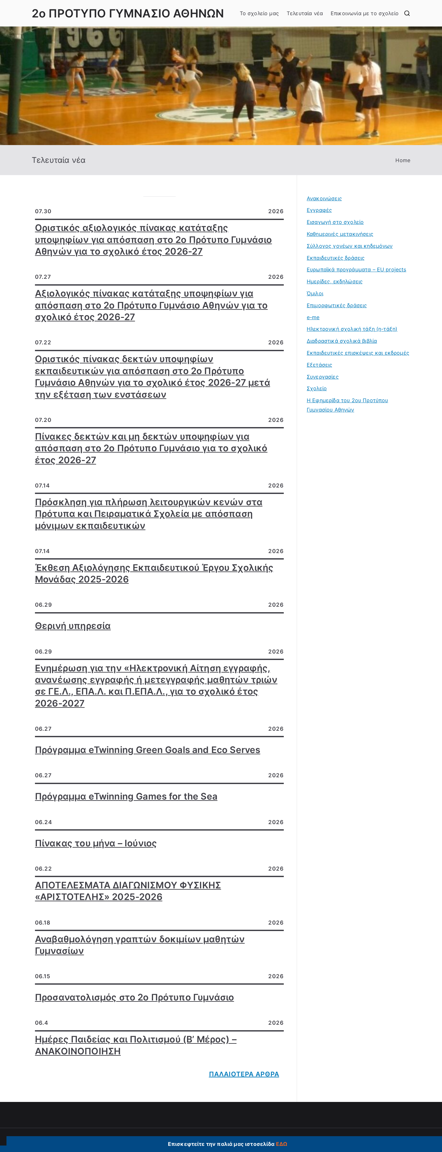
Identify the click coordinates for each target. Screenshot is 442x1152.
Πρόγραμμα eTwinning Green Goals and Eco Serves (147, 749)
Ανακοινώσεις (324, 198)
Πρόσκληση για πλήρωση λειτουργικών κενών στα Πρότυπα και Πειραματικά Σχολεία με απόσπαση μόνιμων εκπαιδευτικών (148, 514)
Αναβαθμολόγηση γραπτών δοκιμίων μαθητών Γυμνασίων (140, 945)
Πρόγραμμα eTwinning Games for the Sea (126, 796)
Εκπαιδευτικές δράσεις (336, 258)
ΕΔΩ (281, 1144)
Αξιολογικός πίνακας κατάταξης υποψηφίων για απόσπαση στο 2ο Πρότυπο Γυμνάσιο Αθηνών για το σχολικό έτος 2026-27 (151, 305)
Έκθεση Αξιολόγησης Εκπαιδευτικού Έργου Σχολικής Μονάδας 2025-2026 (154, 573)
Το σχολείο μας (259, 13)
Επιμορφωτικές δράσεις (337, 305)
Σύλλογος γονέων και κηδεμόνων (350, 246)
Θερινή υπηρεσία (73, 625)
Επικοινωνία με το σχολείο (365, 13)
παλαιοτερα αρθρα (244, 1074)
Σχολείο (317, 388)
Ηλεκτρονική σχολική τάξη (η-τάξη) (352, 329)
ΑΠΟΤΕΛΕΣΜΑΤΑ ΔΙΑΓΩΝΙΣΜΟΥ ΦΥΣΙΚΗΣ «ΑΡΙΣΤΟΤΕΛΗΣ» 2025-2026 (128, 891)
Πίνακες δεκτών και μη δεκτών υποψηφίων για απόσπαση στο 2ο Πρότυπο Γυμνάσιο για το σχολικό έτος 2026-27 (151, 448)
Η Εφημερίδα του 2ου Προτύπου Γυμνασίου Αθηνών (347, 405)
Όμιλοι (315, 293)
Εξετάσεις (319, 364)
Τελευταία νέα (305, 13)
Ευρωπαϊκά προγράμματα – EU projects (356, 269)
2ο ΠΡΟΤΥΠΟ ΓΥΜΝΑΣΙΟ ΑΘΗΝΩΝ (128, 13)
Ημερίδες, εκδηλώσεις (335, 281)
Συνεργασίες (323, 376)
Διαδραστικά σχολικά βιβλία (342, 341)
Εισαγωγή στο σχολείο (335, 222)
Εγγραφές (319, 210)
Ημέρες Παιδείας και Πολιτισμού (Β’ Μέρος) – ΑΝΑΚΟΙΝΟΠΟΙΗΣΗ (136, 1045)
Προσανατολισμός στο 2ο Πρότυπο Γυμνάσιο (134, 997)
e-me (313, 317)
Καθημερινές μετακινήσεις (340, 234)
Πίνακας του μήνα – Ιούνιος (96, 843)
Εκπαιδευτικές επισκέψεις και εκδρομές (358, 353)
